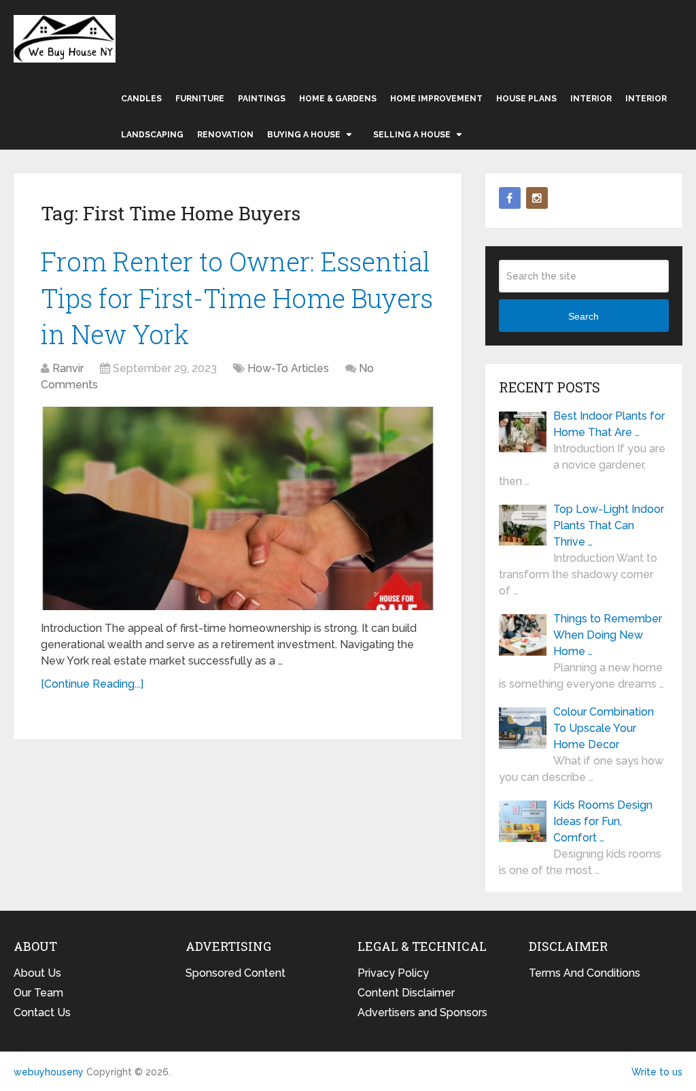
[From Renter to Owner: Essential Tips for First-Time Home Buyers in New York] (238, 508)
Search (583, 316)
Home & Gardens (338, 98)
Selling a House (412, 134)
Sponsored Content (235, 973)
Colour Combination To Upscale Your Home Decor (603, 728)
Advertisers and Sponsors (422, 1012)
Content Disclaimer (406, 992)
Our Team (38, 992)
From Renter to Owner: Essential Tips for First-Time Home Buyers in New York (237, 297)
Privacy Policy (393, 973)
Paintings (261, 98)
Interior (591, 98)
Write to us (656, 1072)
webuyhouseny (65, 39)
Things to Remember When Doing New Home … (607, 635)
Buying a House (304, 134)
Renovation (225, 134)
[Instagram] (537, 198)
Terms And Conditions (584, 973)
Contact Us (42, 1012)
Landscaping (152, 134)
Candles (141, 98)
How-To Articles (288, 368)
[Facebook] (510, 198)
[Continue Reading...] (92, 683)
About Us (37, 973)
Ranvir (68, 368)
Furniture (199, 98)
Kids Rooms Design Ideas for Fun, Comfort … (602, 821)
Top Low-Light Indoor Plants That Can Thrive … (608, 525)
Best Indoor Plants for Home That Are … (609, 424)
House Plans (526, 98)
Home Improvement (436, 98)
